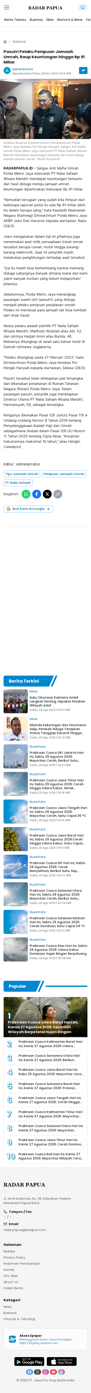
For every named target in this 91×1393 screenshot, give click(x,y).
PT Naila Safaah (18, 483)
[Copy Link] (57, 494)
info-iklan (11, 1276)
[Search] (82, 7)
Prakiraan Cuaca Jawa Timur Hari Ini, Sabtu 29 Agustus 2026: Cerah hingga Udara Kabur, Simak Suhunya (57, 786)
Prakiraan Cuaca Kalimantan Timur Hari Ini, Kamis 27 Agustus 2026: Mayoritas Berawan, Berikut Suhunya (50, 1116)
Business (10, 1313)
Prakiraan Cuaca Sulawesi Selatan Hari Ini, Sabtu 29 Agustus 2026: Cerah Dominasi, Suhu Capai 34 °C (57, 922)
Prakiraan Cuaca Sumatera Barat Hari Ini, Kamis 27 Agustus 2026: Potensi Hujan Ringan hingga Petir (49, 1088)
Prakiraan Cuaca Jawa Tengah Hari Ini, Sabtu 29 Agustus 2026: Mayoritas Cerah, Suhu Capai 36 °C (58, 812)
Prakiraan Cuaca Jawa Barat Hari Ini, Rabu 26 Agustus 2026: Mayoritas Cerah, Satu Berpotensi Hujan (51, 1073)
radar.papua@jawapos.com (25, 1230)
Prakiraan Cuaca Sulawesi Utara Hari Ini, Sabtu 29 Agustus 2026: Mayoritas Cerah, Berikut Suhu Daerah (56, 896)
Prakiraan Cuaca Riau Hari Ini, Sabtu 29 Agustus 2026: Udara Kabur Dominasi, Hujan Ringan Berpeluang (58, 950)
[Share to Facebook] (36, 494)
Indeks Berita (13, 1288)
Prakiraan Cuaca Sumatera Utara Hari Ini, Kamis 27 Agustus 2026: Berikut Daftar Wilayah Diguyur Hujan (49, 1059)
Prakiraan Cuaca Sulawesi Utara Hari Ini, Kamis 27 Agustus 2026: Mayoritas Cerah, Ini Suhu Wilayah (51, 1130)
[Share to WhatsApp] (26, 494)
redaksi (9, 1251)
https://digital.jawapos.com (38, 1343)
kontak (9, 1270)
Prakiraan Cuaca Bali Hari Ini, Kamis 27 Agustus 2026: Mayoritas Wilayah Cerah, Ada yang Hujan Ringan (51, 1158)
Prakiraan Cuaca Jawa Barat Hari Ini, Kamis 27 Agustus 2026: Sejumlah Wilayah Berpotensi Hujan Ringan (43, 1027)
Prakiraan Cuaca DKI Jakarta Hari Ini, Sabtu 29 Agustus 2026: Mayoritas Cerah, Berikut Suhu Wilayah (57, 758)
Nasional (19, 41)
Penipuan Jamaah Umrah (64, 474)
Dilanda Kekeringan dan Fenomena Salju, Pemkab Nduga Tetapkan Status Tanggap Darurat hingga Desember (58, 731)
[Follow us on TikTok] (61, 1372)
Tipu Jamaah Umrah (21, 474)
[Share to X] (47, 494)
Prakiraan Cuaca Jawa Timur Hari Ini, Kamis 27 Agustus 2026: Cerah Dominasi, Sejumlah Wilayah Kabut (51, 1144)
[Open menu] (6, 7)
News (34, 691)
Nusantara (38, 746)
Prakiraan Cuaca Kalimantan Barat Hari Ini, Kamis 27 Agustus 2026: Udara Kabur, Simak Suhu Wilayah (50, 1045)
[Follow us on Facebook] (29, 1372)
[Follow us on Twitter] (37, 1372)
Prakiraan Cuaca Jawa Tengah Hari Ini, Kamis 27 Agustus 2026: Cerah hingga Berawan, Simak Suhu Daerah (50, 1102)
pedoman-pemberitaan (22, 1263)
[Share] (83, 70)
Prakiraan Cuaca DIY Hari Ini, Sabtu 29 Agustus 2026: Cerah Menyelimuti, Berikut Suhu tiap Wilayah (57, 869)
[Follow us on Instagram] (45, 1372)
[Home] (5, 41)
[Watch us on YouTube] (53, 1372)
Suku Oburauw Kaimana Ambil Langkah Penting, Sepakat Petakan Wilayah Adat (57, 701)
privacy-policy (14, 1257)
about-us (11, 1282)
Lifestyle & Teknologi (19, 1319)
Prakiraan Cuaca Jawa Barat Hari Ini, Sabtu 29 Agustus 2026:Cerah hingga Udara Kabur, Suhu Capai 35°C (57, 841)
